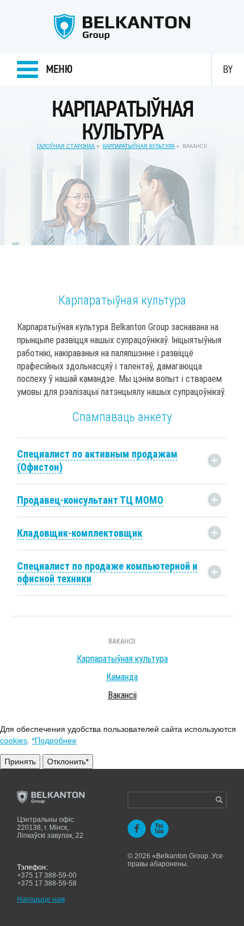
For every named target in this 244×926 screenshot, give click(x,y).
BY (228, 69)
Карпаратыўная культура (139, 146)
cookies (13, 740)
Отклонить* (68, 761)
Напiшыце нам (41, 899)
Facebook (137, 829)
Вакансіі (122, 641)
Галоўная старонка (66, 146)
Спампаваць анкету (122, 417)
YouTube (159, 829)
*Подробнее (54, 740)
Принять (20, 761)
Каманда (122, 677)
